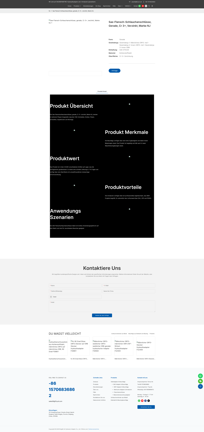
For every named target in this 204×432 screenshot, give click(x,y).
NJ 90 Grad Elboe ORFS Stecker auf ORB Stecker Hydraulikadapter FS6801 (79, 359)
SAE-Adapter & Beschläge (120, 384)
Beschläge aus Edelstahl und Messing (138, 333)
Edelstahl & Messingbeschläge (119, 400)
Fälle (94, 392)
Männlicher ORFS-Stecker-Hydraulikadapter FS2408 (146, 359)
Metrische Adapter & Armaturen (123, 389)
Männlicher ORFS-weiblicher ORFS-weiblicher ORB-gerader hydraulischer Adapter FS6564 (102, 359)
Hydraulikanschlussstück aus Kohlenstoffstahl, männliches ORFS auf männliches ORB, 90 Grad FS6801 (57, 359)
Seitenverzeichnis (94, 429)
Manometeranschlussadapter (122, 395)
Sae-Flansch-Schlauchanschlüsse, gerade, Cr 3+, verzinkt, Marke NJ (73, 11)
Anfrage (115, 71)
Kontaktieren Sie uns (99, 397)
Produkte (152, 333)
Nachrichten (96, 395)
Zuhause (95, 381)
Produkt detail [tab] (102, 91)
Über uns (95, 389)
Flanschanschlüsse (119, 392)
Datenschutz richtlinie (99, 400)
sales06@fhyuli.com (136, 1)
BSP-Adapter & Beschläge (121, 387)
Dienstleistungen (98, 387)
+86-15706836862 (150, 1)
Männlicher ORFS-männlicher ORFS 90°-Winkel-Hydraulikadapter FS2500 (123, 359)
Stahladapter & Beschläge (118, 381)
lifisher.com (84, 429)
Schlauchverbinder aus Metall (119, 333)
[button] (138, 6)
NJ (49, 11)
